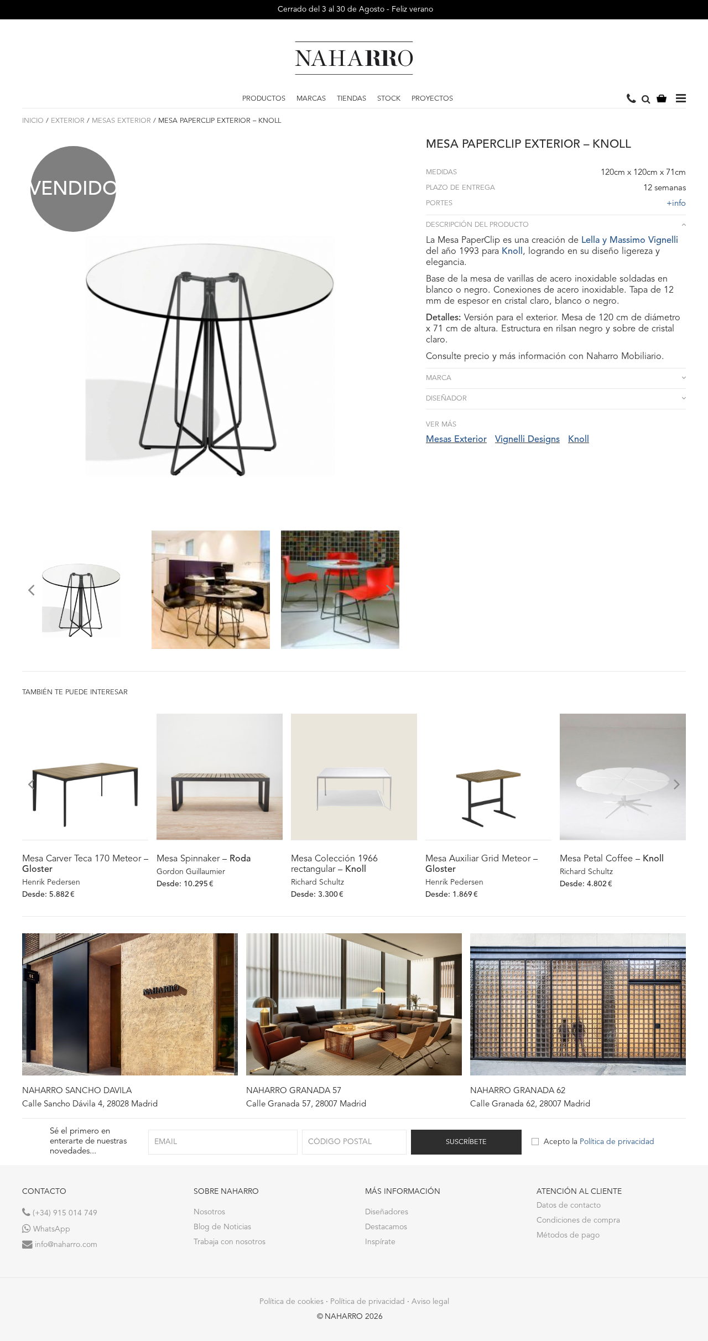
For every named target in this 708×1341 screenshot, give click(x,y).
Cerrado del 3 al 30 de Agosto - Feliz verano (354, 9)
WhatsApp (50, 1229)
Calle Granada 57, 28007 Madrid (306, 1104)
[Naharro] (354, 58)
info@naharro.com (65, 1245)
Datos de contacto (569, 1205)
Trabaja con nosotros (230, 1242)
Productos (263, 98)
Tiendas (351, 98)
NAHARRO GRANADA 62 (517, 1091)
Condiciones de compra (578, 1220)
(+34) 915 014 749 (63, 1213)
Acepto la (599, 1142)
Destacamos (386, 1227)
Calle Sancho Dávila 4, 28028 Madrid (90, 1104)
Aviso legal (430, 1302)
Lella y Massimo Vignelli (629, 240)
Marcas (311, 98)
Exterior (68, 120)
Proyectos (432, 98)
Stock (388, 98)
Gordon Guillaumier (191, 872)
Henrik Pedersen (51, 882)
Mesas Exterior (121, 120)
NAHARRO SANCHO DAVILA (77, 1091)
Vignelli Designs (527, 439)
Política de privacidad (617, 1142)
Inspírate (380, 1242)
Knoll (512, 251)
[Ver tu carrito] (661, 99)
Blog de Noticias (222, 1227)
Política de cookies (291, 1302)
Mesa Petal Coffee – (612, 859)
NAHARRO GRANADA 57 (293, 1091)
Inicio (33, 120)
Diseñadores (386, 1212)
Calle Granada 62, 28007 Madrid (530, 1104)
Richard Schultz (317, 882)
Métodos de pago (568, 1235)
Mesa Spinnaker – (204, 859)
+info (676, 204)
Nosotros (209, 1212)
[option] (81, 590)
